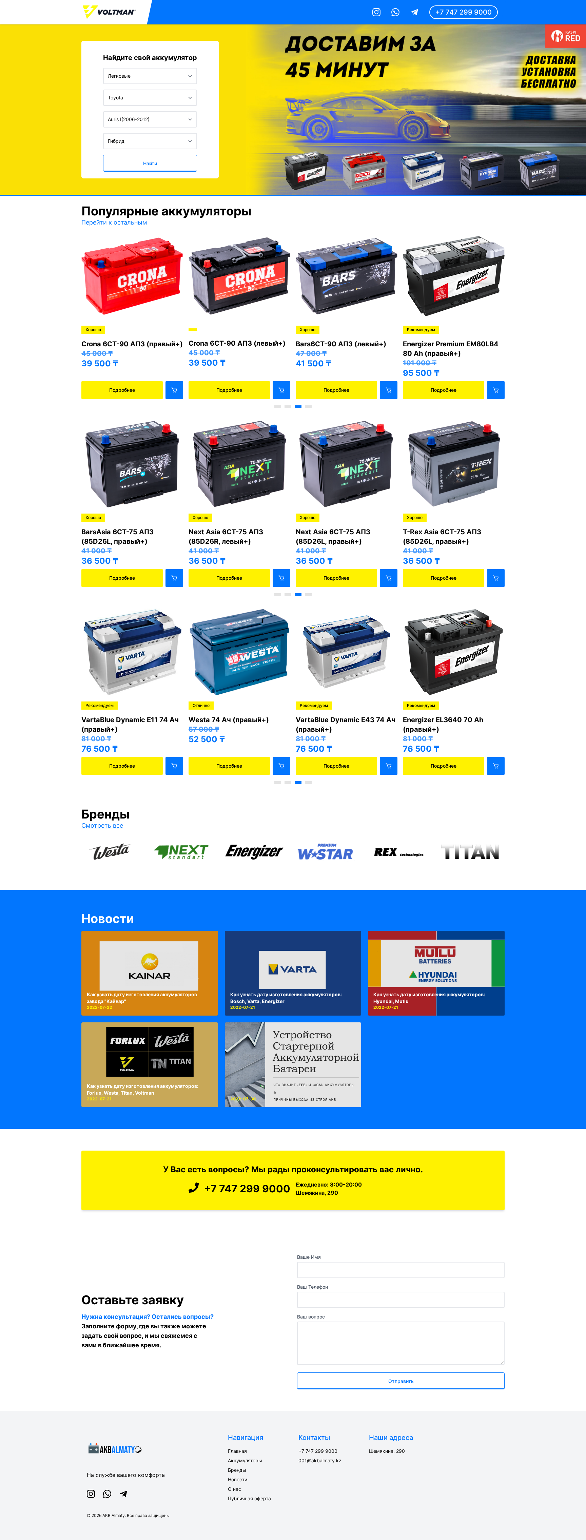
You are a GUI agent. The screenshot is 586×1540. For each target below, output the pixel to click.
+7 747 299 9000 (463, 12)
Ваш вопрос (311, 1317)
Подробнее (122, 390)
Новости (107, 918)
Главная (237, 1451)
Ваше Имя (309, 1257)
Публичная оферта (249, 1498)
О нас (234, 1489)
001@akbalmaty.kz (319, 1460)
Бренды (237, 1470)
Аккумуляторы (245, 1460)
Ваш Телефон (312, 1287)
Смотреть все (102, 825)
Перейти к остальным (114, 222)
